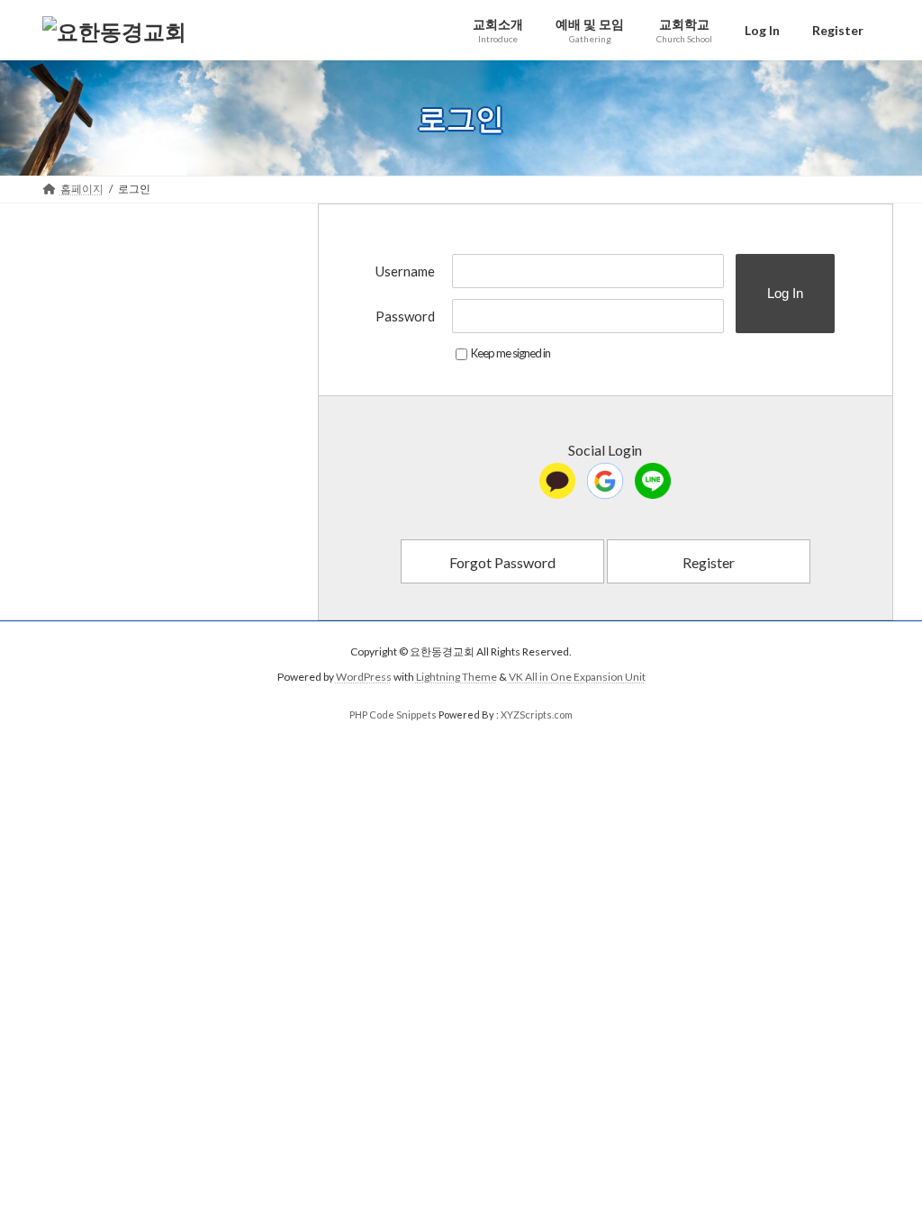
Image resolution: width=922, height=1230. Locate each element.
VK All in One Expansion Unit (577, 677)
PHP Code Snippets (393, 714)
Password (405, 316)
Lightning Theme (456, 677)
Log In (785, 293)
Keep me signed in (510, 353)
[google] (605, 480)
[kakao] (557, 480)
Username (405, 271)
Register (708, 562)
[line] (652, 480)
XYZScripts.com (537, 714)
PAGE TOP (883, 1176)
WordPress (364, 677)
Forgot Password (502, 562)
